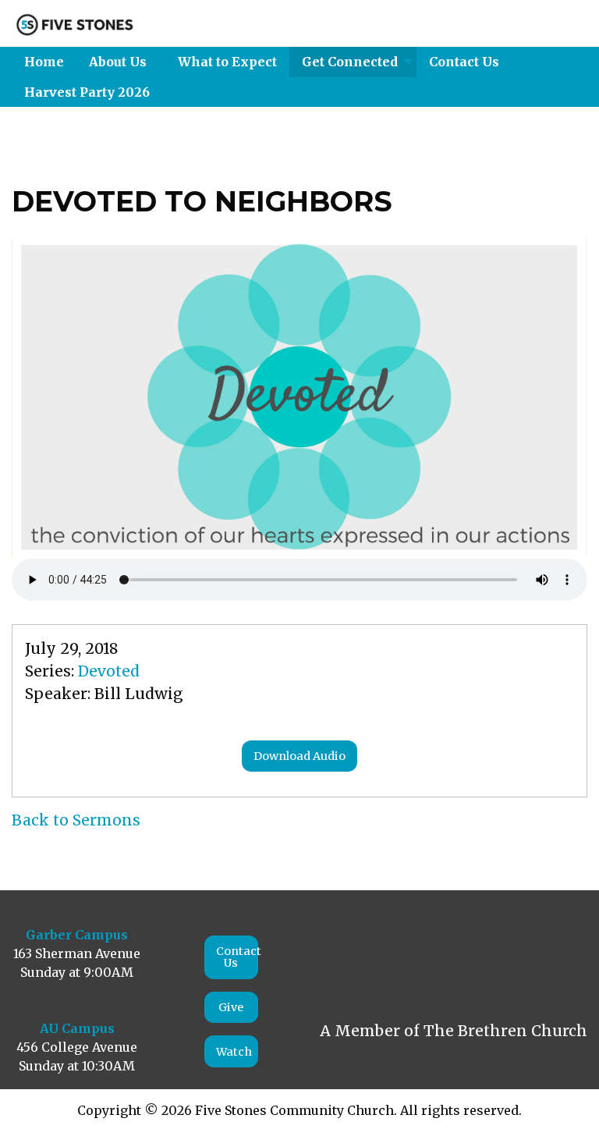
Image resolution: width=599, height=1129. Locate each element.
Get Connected (350, 61)
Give (230, 1007)
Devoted (109, 671)
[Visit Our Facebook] (337, 956)
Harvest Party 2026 (87, 92)
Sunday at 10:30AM (77, 1066)
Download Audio (299, 756)
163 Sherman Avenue (76, 953)
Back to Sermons (76, 820)
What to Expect (227, 61)
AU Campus (77, 1028)
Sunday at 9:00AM (76, 972)
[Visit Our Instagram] (371, 956)
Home (44, 61)
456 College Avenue (76, 1047)
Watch (234, 1052)
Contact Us (464, 61)
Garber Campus (77, 935)
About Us (118, 61)
